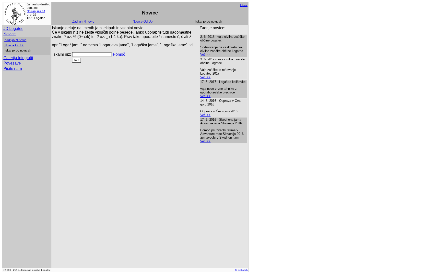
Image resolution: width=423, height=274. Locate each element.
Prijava (243, 5)
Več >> (205, 54)
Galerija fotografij (18, 58)
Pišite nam (12, 68)
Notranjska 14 (36, 11)
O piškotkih (241, 270)
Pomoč (119, 54)
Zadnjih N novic (83, 21)
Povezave (12, 63)
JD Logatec (13, 28)
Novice (9, 34)
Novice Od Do (143, 21)
